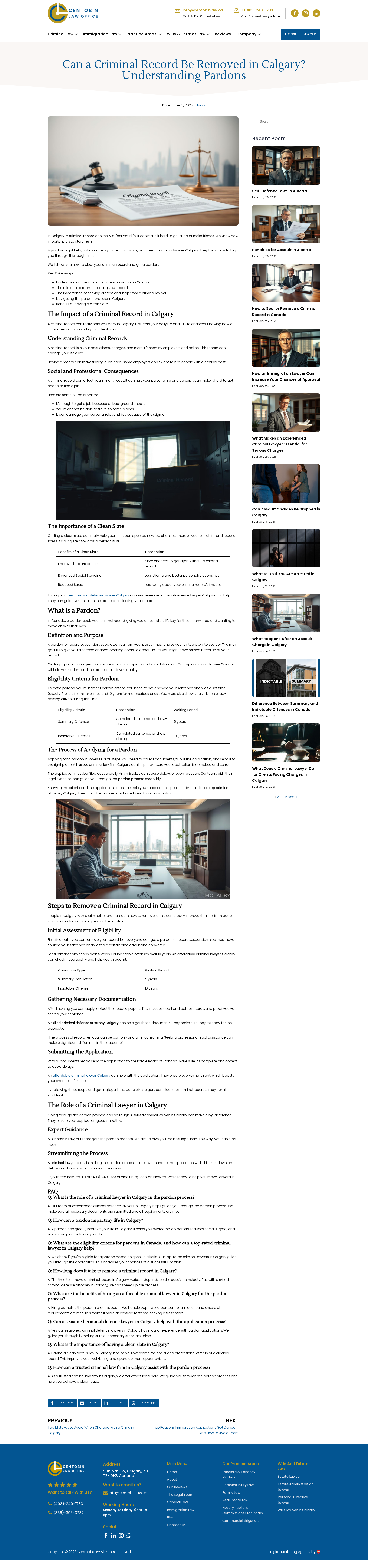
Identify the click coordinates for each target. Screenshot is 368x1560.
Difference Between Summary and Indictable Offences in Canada (285, 706)
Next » (292, 796)
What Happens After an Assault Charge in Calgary (282, 641)
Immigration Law (100, 34)
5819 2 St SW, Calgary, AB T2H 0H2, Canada (125, 1473)
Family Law (231, 1492)
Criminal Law (61, 34)
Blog (170, 1517)
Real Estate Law (235, 1500)
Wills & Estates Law (186, 34)
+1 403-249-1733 (257, 10)
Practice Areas (142, 34)
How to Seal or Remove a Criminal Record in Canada (284, 311)
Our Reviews (177, 1487)
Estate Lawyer (289, 1476)
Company (246, 34)
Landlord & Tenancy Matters (238, 1475)
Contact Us (176, 1525)
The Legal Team (180, 1494)
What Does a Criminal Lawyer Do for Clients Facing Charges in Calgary (283, 774)
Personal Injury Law (238, 1484)
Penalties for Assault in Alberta (281, 249)
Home (172, 1472)
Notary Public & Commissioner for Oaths (242, 1510)
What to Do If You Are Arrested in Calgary (283, 576)
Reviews (223, 34)
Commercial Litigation (240, 1520)
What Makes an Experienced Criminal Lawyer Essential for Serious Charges (279, 444)
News (201, 105)
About (172, 1479)
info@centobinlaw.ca (203, 10)
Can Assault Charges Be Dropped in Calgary (286, 512)
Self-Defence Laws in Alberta (279, 191)
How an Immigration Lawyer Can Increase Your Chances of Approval (286, 376)
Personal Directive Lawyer (293, 1500)
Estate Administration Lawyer (295, 1487)
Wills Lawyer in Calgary (296, 1510)
